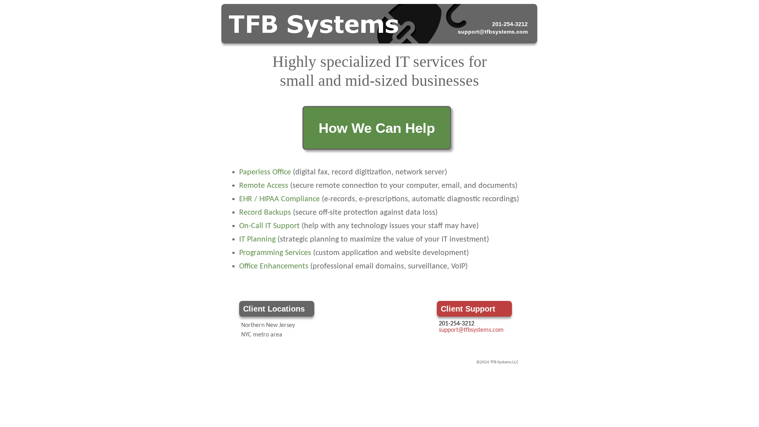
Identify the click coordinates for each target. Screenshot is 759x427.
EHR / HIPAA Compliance (279, 199)
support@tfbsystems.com (493, 31)
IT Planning (257, 240)
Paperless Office (265, 172)
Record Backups (265, 213)
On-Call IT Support (269, 226)
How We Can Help (377, 128)
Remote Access (263, 186)
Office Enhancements (273, 266)
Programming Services (275, 253)
